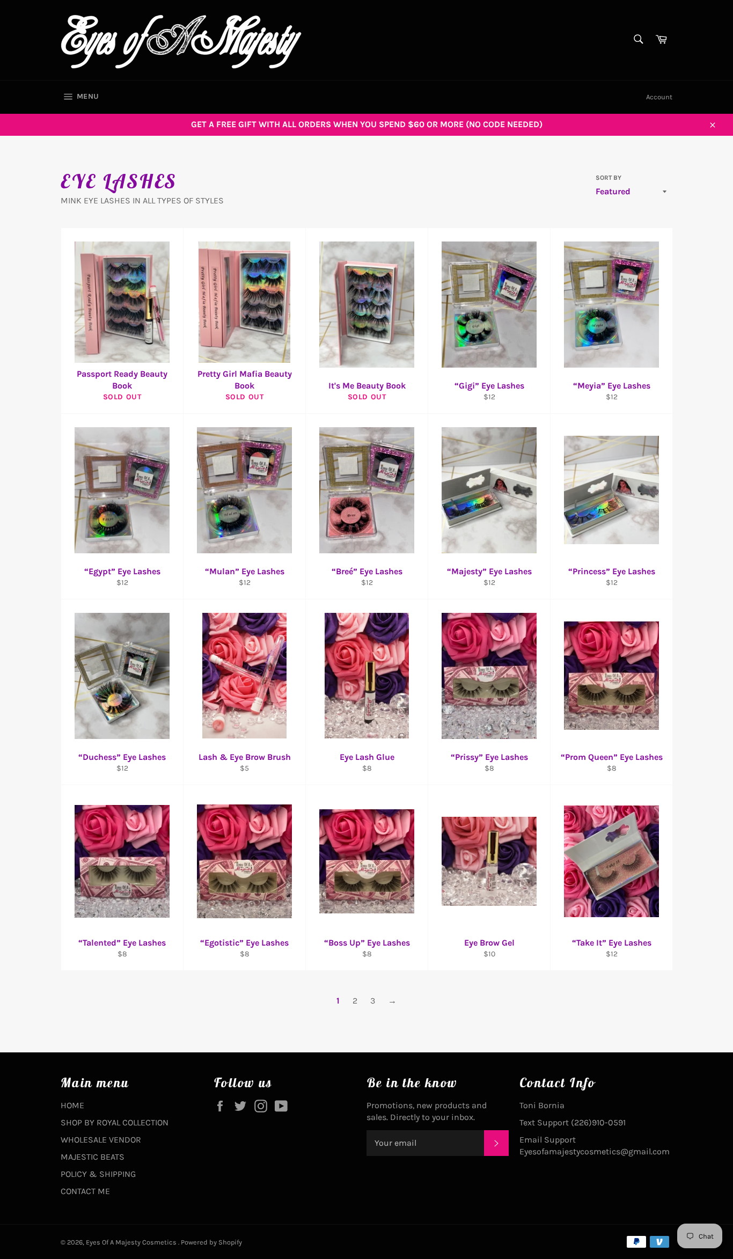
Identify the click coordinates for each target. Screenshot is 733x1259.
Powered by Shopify (211, 1242)
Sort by (608, 177)
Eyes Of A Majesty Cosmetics (132, 1242)
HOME (72, 1105)
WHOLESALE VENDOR (101, 1139)
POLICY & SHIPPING (98, 1174)
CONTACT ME (85, 1191)
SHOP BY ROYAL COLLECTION (114, 1122)
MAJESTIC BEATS (92, 1157)
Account (659, 97)
